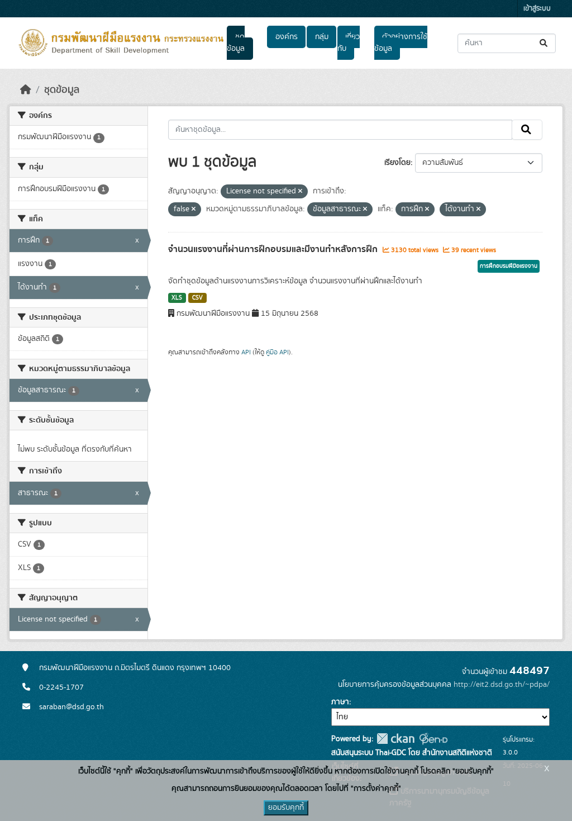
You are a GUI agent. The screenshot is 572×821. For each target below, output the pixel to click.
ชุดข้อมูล (236, 42)
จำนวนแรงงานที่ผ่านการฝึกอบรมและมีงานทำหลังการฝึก (274, 249)
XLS (176, 297)
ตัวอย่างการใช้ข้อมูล (400, 42)
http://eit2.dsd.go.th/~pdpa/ (502, 684)
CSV (197, 297)
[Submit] (544, 43)
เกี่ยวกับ (348, 42)
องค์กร (286, 36)
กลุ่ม (321, 36)
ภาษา (340, 702)
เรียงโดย (397, 162)
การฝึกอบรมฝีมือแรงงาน (508, 266)
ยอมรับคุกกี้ (286, 807)
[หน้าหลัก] (25, 90)
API (246, 352)
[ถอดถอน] (300, 191)
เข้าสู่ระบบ (537, 8)
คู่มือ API (277, 352)
